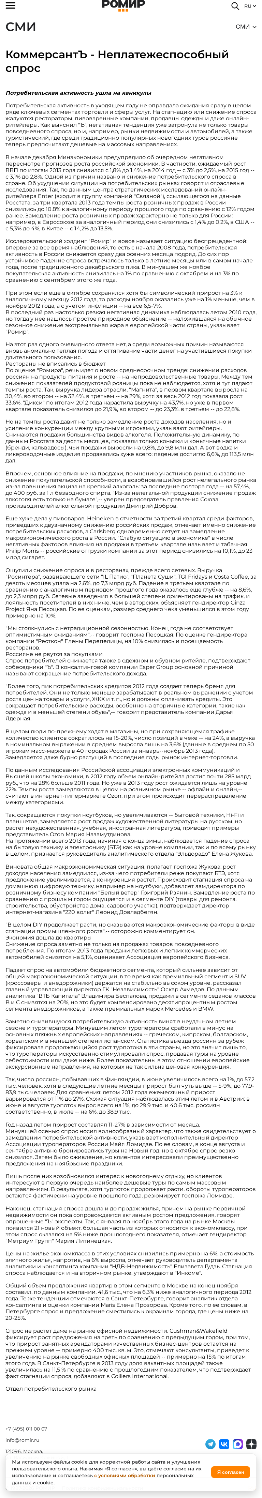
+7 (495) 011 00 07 (26, 1429)
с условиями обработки (124, 1475)
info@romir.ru (22, 1440)
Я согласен (230, 1472)
